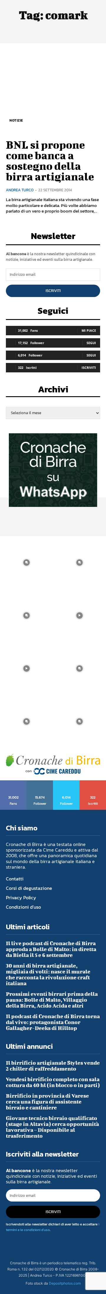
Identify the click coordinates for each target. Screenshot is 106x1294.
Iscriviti (53, 290)
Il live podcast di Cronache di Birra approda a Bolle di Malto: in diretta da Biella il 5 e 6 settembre (51, 949)
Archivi (53, 391)
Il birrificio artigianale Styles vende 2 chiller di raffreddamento (53, 1066)
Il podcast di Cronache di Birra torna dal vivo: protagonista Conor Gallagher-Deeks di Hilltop (53, 1022)
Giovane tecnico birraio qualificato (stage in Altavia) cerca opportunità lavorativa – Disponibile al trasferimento (52, 1127)
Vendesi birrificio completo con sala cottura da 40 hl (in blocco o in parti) (53, 1082)
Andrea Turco (20, 190)
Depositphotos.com (65, 1283)
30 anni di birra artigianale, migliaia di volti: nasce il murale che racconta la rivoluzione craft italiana (48, 974)
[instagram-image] (26, 562)
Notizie (16, 120)
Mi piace (89, 330)
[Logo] (53, 764)
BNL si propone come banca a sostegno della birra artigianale (50, 160)
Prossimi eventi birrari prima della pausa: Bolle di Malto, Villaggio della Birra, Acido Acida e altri (52, 1000)
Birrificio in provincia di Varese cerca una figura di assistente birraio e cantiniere (47, 1102)
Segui (91, 343)
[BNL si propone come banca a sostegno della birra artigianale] (53, 90)
